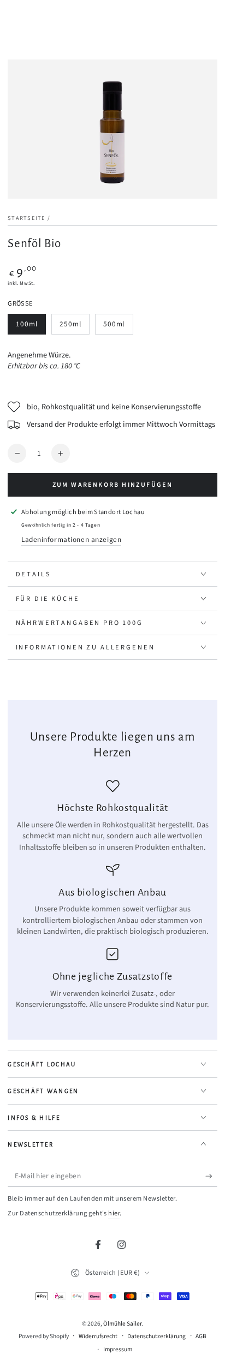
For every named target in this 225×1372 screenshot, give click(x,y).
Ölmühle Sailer (122, 1323)
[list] (113, 894)
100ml (31, 327)
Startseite (26, 218)
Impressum (117, 1349)
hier (114, 1213)
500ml (118, 327)
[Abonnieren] (211, 1176)
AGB (201, 1336)
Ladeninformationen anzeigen (71, 539)
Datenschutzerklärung (156, 1336)
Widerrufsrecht (98, 1336)
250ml (74, 327)
